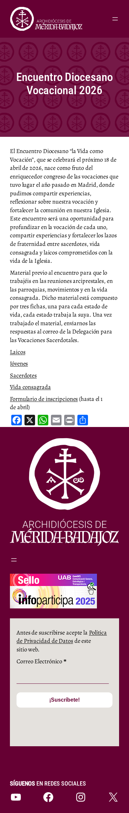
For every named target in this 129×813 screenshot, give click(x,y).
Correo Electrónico (41, 661)
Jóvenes (19, 363)
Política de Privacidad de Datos (62, 636)
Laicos (17, 352)
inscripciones (62, 399)
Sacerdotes (23, 375)
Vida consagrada (30, 387)
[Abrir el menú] (115, 19)
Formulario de (27, 399)
